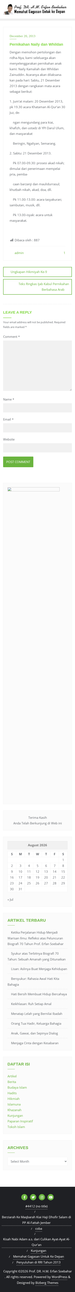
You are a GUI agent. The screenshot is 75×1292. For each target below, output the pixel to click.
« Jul (10, 899)
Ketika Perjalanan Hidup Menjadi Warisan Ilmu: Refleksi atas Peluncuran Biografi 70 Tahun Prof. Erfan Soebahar (36, 938)
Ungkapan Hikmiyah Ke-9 (29, 272)
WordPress (59, 1277)
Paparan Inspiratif (20, 1121)
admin (19, 253)
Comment (11, 336)
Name (8, 399)
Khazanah (14, 1110)
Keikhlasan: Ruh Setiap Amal (31, 1004)
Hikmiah (14, 1099)
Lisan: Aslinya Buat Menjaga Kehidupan (39, 969)
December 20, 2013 (22, 36)
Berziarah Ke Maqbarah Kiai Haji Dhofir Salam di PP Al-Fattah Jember (36, 1220)
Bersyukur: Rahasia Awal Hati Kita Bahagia (33, 982)
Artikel (12, 1076)
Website (9, 439)
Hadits (12, 1093)
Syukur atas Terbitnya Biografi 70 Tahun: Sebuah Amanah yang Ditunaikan (37, 956)
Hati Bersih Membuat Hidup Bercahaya (39, 994)
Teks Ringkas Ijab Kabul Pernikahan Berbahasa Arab (44, 287)
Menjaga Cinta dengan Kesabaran (35, 1043)
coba (38, 1228)
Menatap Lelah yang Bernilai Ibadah (36, 1014)
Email (8, 419)
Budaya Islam (17, 1087)
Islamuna (14, 1104)
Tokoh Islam (16, 1127)
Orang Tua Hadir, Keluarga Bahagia (36, 1023)
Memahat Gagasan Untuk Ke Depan (38, 1256)
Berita (12, 1082)
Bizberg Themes (46, 1283)
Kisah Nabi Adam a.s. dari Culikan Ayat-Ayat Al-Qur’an (36, 1242)
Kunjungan (15, 1115)
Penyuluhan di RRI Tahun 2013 (38, 1262)
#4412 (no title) (36, 1206)
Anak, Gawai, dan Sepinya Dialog (34, 1033)
